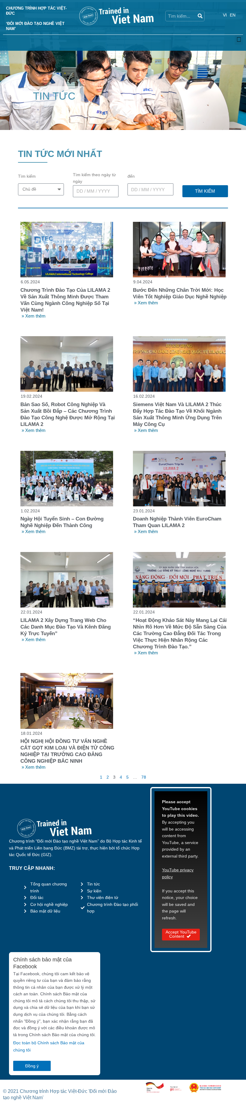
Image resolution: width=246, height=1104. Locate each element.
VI (225, 15)
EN (233, 15)
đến (131, 176)
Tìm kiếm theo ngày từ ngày (94, 178)
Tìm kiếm (27, 176)
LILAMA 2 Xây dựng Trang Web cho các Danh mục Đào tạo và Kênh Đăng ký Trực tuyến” (65, 626)
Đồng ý (32, 1065)
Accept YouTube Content (181, 934)
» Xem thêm (34, 315)
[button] (239, 40)
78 (143, 777)
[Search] (200, 16)
